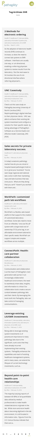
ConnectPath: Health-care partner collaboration (16, 253)
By (7, 45)
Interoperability (23, 38)
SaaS (21, 98)
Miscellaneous (8, 263)
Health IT (7, 38)
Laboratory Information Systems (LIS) (15, 40)
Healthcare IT (14, 38)
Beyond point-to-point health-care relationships (16, 378)
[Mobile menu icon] (31, 4)
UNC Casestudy (13, 90)
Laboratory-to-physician (11, 43)
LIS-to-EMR (23, 43)
